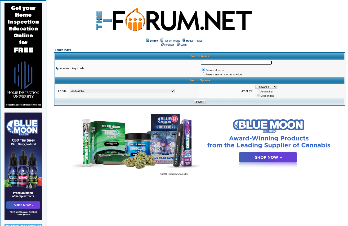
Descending (267, 95)
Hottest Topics (194, 40)
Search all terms (215, 70)
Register (169, 44)
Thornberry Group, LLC (177, 174)
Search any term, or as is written (224, 74)
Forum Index (63, 49)
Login (183, 44)
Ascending (266, 91)
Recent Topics (172, 40)
